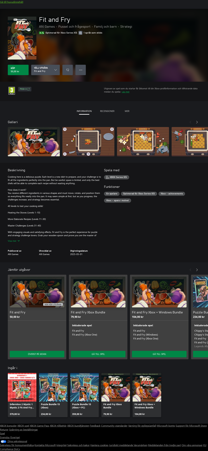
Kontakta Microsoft (45, 445)
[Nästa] (197, 122)
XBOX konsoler (8, 425)
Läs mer (126, 91)
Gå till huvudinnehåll (11, 2)
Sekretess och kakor (78, 445)
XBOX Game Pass (39, 425)
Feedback (95, 425)
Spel (2, 433)
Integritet (61, 445)
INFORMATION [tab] (84, 111)
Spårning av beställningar (23, 429)
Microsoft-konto (166, 425)
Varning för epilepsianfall (142, 425)
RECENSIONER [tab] (107, 111)
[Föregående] (190, 122)
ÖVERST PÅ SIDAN (37, 354)
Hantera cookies (99, 445)
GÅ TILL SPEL (98, 354)
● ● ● (80, 70)
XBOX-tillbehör (58, 425)
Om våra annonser (192, 445)
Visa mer (12, 240)
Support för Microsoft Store (191, 425)
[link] (22, 395)
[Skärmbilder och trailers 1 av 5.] (34, 141)
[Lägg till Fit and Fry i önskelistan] (67, 70)
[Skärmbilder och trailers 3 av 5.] (143, 141)
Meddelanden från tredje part (164, 445)
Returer (4, 429)
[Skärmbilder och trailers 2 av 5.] (88, 141)
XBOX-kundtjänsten (78, 425)
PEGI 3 (23, 89)
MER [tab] (127, 111)
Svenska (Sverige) (10, 437)
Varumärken (140, 445)
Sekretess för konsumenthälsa (17, 445)
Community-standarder (114, 425)
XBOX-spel (23, 425)
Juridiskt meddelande (121, 445)
